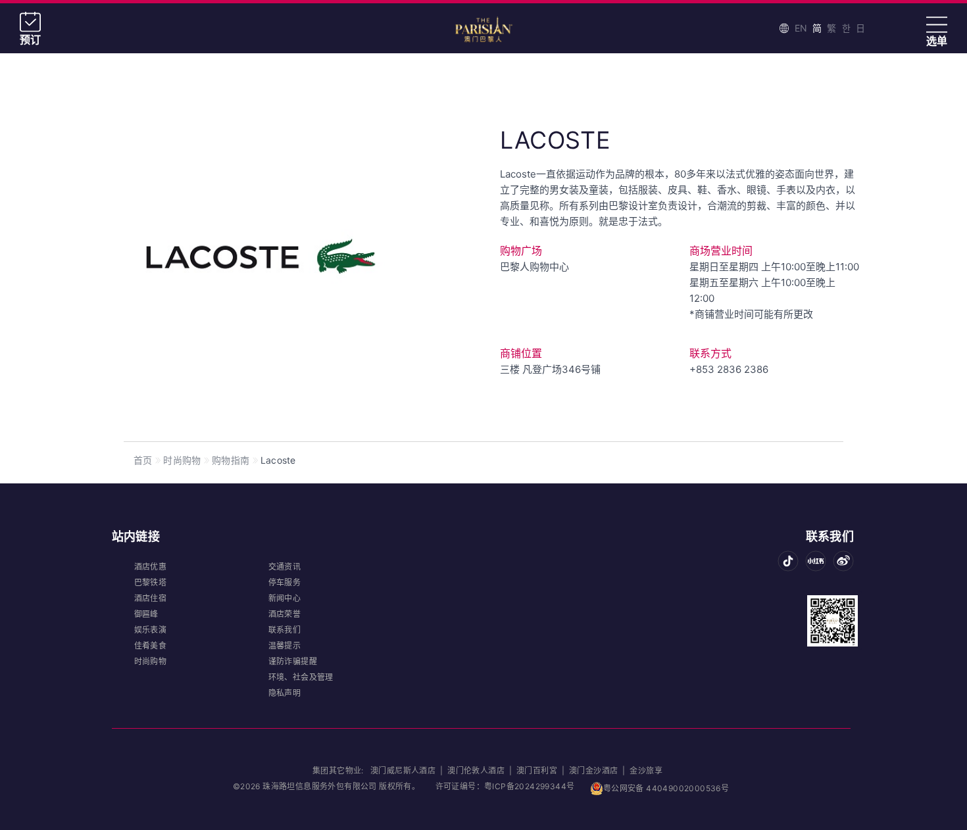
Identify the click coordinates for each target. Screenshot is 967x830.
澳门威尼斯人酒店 (404, 770)
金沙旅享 (646, 770)
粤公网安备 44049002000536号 (666, 788)
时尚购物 (182, 460)
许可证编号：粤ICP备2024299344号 (505, 786)
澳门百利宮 (536, 770)
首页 (143, 460)
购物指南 (230, 460)
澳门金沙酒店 (594, 770)
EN (801, 28)
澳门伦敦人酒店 (476, 770)
